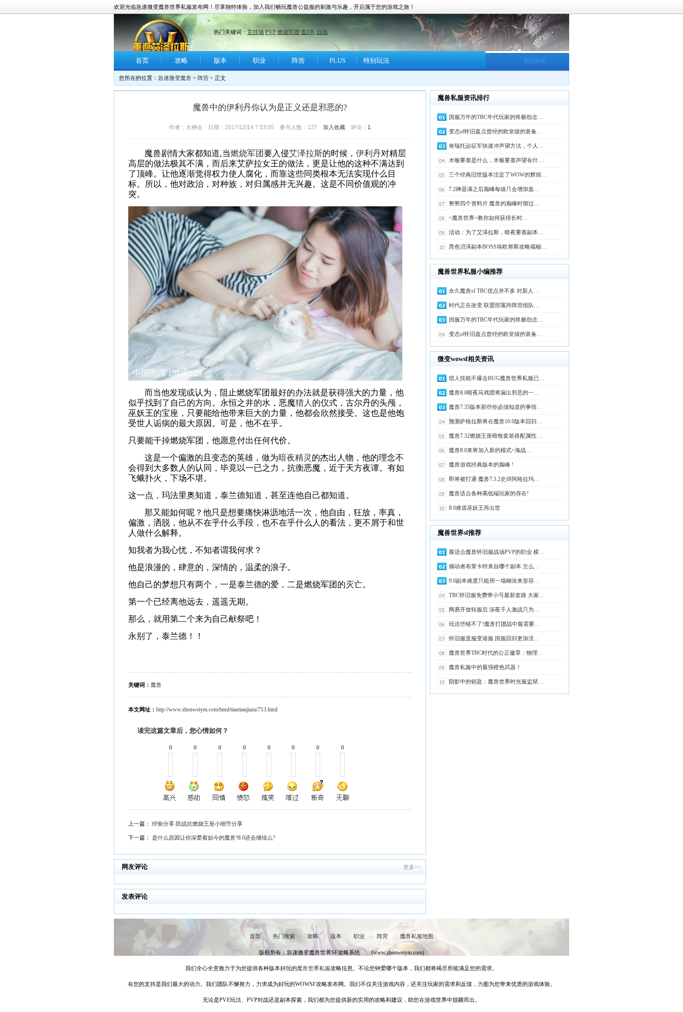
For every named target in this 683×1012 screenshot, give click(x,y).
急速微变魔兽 (174, 78)
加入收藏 (334, 127)
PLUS (337, 60)
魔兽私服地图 (416, 936)
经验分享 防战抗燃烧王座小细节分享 (197, 824)
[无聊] (342, 790)
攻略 (181, 60)
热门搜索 (284, 936)
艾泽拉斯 (305, 153)
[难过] (292, 790)
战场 (322, 32)
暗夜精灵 (295, 457)
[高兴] (170, 790)
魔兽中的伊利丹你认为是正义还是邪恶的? (270, 107)
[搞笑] (268, 790)
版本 (220, 60)
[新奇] (317, 790)
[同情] (219, 790)
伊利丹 (368, 153)
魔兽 (156, 685)
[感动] (194, 790)
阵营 (298, 60)
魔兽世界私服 (313, 968)
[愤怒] (243, 790)
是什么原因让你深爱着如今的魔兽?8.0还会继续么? (213, 838)
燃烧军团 (288, 32)
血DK (308, 32)
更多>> (412, 867)
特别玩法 (376, 60)
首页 (142, 60)
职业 (259, 60)
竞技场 (255, 32)
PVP (270, 32)
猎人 (304, 402)
